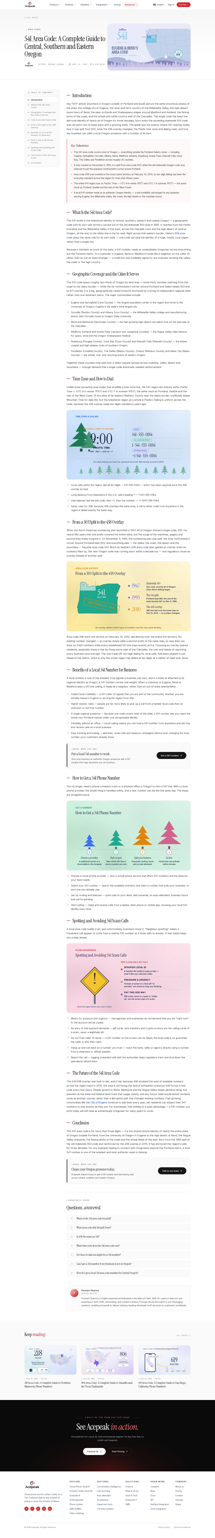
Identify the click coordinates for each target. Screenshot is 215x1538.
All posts (32, 18)
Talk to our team (170, 1171)
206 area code (139, 547)
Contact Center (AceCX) (81, 1491)
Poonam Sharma (56, 64)
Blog (152, 1491)
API (151, 1500)
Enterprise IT (131, 1500)
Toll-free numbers (105, 1509)
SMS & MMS (75, 1509)
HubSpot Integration (159, 1504)
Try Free (182, 5)
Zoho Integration (158, 1509)
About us (179, 1486)
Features (69, 5)
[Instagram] (44, 1509)
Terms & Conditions (182, 1527)
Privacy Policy (164, 1527)
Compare (154, 1486)
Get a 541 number (170, 755)
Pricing (117, 5)
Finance (129, 1486)
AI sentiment (102, 1500)
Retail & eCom (132, 1491)
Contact (179, 1495)
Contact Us (92, 1451)
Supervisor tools (104, 1504)
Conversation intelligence (109, 1486)
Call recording (103, 1491)
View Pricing (118, 1451)
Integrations (101, 5)
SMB (127, 1504)
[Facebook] (26, 1509)
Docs (152, 1495)
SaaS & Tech (131, 1495)
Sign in (171, 5)
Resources (130, 5)
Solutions (84, 5)
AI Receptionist (76, 1500)
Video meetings (77, 1513)
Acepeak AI (75, 1495)
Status (178, 1504)
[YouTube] (38, 1509)
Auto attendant (104, 1495)
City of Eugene (99, 1102)
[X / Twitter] (32, 1509)
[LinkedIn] (50, 1509)
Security (179, 1500)
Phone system (76, 1504)
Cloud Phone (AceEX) (80, 1486)
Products (54, 5)
